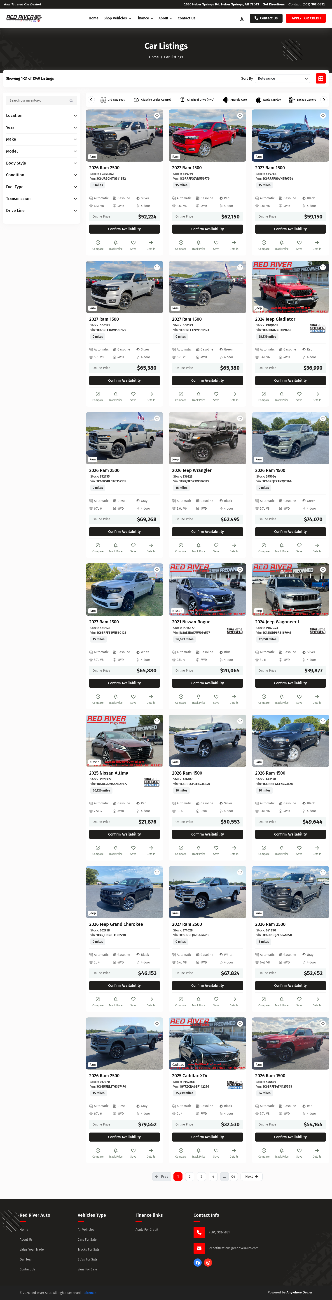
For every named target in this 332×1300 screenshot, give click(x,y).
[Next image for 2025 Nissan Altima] (155, 741)
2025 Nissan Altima (108, 773)
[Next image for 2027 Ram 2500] (238, 892)
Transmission (18, 198)
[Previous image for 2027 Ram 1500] (177, 136)
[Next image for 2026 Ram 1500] (321, 438)
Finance (143, 18)
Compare (98, 249)
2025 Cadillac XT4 (189, 1075)
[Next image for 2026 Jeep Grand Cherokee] (155, 892)
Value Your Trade (32, 1249)
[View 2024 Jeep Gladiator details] (290, 287)
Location (14, 115)
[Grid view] (321, 78)
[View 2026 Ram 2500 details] (124, 135)
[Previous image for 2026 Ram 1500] (260, 438)
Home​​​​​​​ (154, 57)
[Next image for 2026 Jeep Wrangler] (238, 438)
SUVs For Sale (88, 1259)
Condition (15, 175)
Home (93, 18)
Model (12, 151)
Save (133, 249)
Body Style (16, 163)
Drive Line (15, 210)
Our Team (26, 1259)
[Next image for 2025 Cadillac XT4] (238, 1043)
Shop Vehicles (116, 18)
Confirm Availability (124, 229)
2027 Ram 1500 (187, 167)
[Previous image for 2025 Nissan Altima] (94, 741)
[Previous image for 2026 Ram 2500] (94, 136)
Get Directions (274, 4)
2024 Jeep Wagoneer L (277, 621)
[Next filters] (323, 99)
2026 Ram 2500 (104, 167)
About (164, 18)
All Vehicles (86, 1230)
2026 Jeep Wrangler (192, 470)
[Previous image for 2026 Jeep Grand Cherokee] (94, 892)
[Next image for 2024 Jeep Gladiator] (321, 287)
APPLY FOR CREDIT (306, 18)
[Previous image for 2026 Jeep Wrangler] (177, 438)
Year (10, 127)
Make (11, 139)
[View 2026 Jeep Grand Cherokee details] (124, 892)
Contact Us (187, 18)
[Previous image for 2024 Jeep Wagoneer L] (260, 589)
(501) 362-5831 (314, 4)
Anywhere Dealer (299, 1292)
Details (151, 249)
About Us (26, 1240)
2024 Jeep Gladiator (275, 319)
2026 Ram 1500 (270, 470)
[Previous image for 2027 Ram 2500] (177, 892)
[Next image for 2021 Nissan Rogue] (238, 589)
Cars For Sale (87, 1240)
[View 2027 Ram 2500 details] (207, 892)
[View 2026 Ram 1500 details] (290, 438)
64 (233, 1176)
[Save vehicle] (157, 116)
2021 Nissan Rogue (191, 621)
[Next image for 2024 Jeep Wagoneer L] (321, 589)
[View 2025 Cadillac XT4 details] (207, 1043)
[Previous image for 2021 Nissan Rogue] (177, 589)
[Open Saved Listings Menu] (242, 18)
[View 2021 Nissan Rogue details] (207, 589)
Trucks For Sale (89, 1249)
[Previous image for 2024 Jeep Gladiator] (260, 287)
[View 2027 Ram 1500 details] (207, 135)
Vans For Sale (87, 1269)
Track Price (116, 249)
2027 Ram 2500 (187, 924)
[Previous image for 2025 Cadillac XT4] (177, 1043)
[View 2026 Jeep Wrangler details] (207, 438)
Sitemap (90, 1293)
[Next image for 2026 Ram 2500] (155, 136)
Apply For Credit (147, 1230)
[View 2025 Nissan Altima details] (124, 741)
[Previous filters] (91, 99)
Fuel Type (14, 187)
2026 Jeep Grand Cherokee (116, 924)
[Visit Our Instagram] (208, 1265)
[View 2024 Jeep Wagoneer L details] (290, 589)
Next (249, 1176)
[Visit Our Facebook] (198, 1265)
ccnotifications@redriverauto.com (233, 1248)
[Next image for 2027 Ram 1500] (238, 136)
